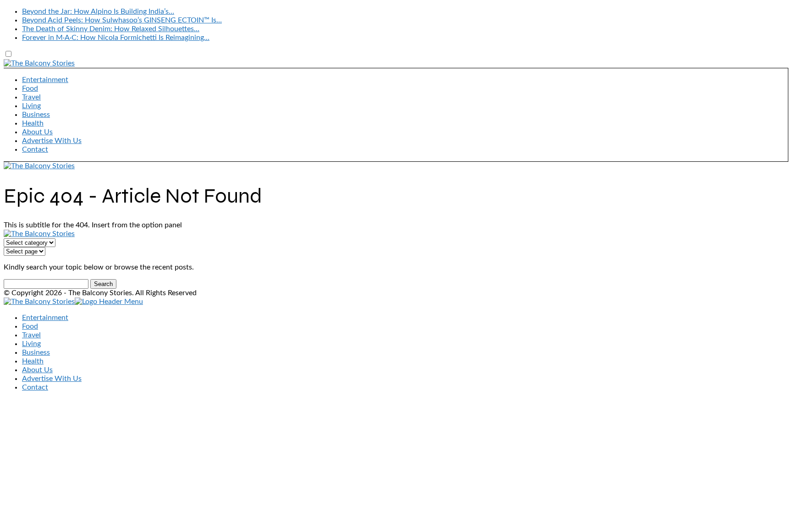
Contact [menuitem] (35, 387)
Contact (35, 149)
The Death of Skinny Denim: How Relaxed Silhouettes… (110, 29)
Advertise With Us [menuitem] (52, 378)
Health (33, 123)
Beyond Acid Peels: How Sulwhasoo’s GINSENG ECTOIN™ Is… (122, 20)
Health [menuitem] (33, 361)
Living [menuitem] (31, 343)
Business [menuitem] (36, 352)
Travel (31, 97)
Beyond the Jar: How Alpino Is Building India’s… (98, 11)
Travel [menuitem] (31, 335)
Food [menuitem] (30, 326)
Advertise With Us (52, 140)
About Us (37, 132)
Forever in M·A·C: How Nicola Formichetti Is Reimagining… (115, 37)
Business (36, 114)
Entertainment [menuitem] (45, 317)
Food (30, 88)
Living (31, 106)
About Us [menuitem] (37, 370)
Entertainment (45, 79)
